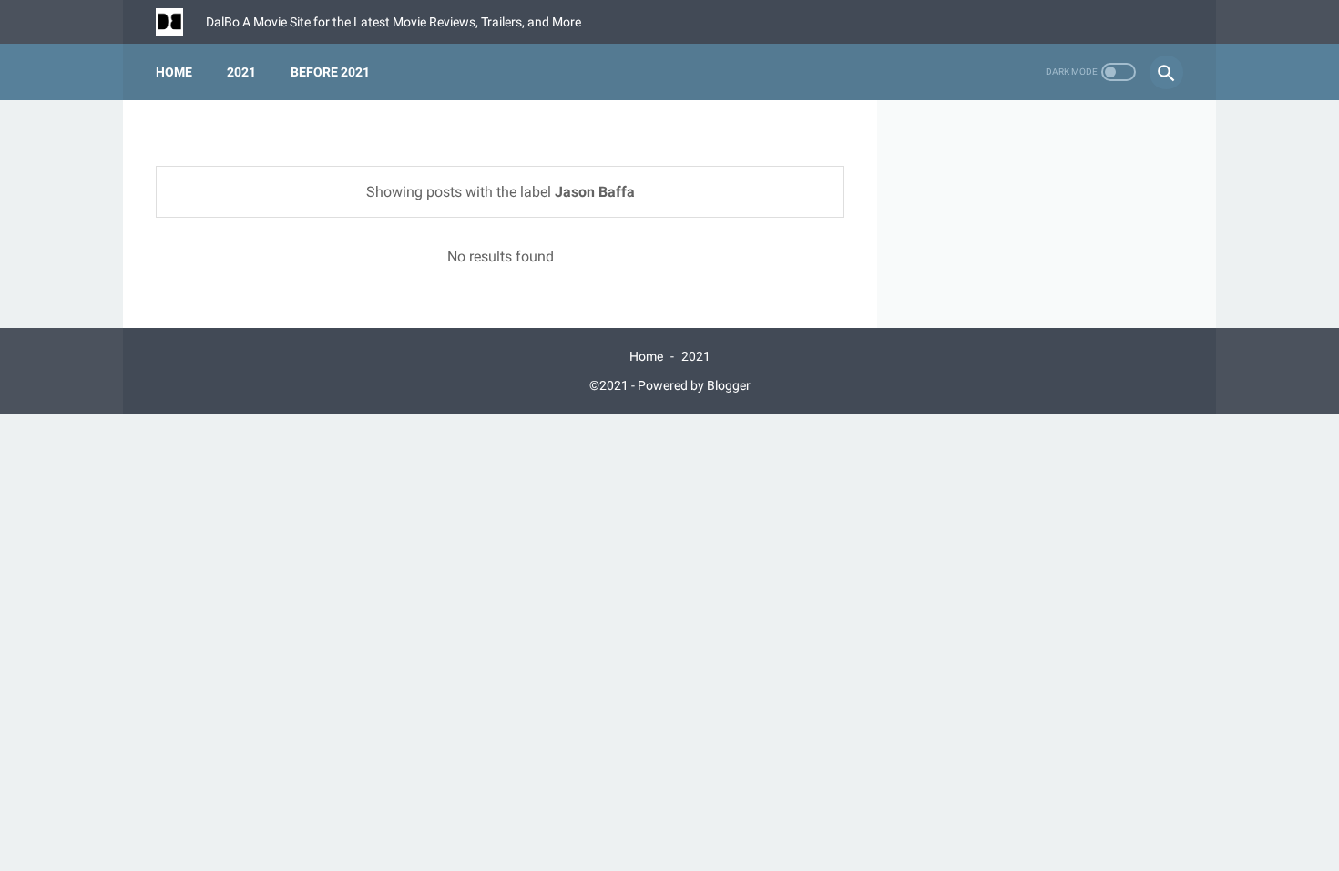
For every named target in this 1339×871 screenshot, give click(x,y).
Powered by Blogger (694, 385)
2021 (241, 72)
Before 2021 (330, 72)
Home (174, 72)
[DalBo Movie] (181, 22)
